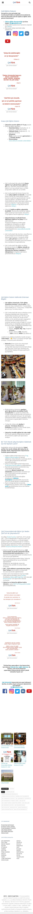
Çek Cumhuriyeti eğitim (8, 798)
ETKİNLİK (4, 847)
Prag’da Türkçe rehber (8, 826)
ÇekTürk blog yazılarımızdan (21, 584)
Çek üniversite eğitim (8, 805)
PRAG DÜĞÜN (5, 852)
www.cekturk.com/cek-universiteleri (20, 140)
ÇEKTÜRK (4, 842)
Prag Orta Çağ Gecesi (7, 825)
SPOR (18, 855)
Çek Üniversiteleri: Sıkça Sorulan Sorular (7, 746)
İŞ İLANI (18, 849)
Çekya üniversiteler (7, 809)
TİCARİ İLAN (20, 857)
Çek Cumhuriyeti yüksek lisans (10, 800)
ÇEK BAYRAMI (5, 841)
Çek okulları (25, 802)
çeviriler (23, 575)
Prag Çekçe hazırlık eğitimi (13, 465)
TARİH (3, 857)
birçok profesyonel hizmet (14, 546)
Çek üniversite (6, 682)
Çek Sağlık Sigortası (7, 831)
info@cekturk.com (15, 23)
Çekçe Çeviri (4, 833)
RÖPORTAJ (20, 852)
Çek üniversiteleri (20, 805)
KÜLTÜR (3, 850)
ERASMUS (19, 845)
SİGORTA (19, 853)
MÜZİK (18, 850)
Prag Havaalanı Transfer (8, 828)
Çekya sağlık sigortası (16, 577)
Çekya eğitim (13, 807)
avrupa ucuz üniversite (22, 796)
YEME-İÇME (4, 860)
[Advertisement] (16, 163)
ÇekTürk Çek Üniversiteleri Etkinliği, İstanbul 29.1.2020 (6, 765)
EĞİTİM (12, 788)
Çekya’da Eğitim (5, 782)
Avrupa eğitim (10, 791)
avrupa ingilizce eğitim (8, 796)
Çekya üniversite (22, 807)
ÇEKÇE (18, 841)
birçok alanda (7, 578)
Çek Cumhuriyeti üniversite (23, 798)
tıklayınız (13, 204)
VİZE (17, 858)
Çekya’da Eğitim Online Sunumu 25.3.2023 (19, 764)
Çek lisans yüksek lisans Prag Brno (11, 802)
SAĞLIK (3, 853)
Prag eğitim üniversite (20, 809)
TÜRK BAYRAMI (6, 858)
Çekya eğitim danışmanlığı (13, 21)
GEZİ (17, 847)
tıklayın (9, 26)
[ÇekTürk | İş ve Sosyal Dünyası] (16, 2)
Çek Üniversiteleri (6, 829)
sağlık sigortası (23, 667)
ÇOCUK (18, 844)
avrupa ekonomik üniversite (10, 794)
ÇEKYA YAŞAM (5, 844)
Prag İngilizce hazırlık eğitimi (16, 456)
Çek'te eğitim (5, 807)
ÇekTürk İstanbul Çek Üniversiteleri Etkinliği (19, 746)
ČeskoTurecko (11, 537)
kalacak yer (14, 667)
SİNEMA (3, 855)
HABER (3, 849)
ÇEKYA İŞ (19, 842)
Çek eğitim (22, 800)
